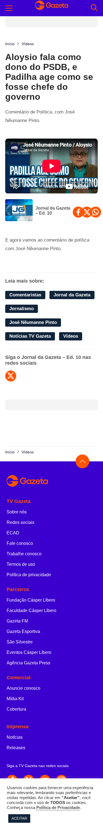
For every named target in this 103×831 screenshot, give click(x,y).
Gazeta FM (17, 621)
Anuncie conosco (23, 688)
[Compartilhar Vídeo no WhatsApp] (95, 212)
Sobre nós (17, 512)
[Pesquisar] (94, 8)
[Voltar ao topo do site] (82, 461)
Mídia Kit (15, 698)
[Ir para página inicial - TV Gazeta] (51, 8)
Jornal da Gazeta (72, 294)
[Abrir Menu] (9, 8)
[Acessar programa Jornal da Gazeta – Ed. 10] (19, 210)
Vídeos (70, 336)
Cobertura (16, 709)
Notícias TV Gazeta (30, 336)
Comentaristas (25, 294)
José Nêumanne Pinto (33, 322)
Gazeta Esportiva (23, 631)
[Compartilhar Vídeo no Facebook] (78, 212)
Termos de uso (21, 564)
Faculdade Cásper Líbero (31, 610)
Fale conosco (20, 543)
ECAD (13, 532)
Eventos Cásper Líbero (29, 652)
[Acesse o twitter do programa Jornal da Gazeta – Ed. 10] (10, 375)
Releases (16, 747)
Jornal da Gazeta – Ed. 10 (52, 210)
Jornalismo (21, 308)
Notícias (15, 737)
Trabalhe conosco (24, 553)
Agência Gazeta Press (28, 663)
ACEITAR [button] (19, 818)
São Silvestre (20, 642)
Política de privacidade (29, 574)
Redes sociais (20, 522)
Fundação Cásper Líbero (31, 600)
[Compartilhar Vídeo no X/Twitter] (86, 212)
